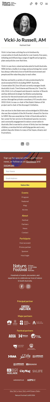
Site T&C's (14, 391)
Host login (25, 255)
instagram (9, 165)
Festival (25, 220)
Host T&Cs (22, 391)
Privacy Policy (35, 391)
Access (25, 209)
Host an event (25, 243)
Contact (25, 232)
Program (25, 197)
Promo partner (25, 247)
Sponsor (25, 251)
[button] (31, 3)
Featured (25, 201)
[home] (9, 3)
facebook (31, 161)
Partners (25, 224)
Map (25, 205)
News (25, 228)
